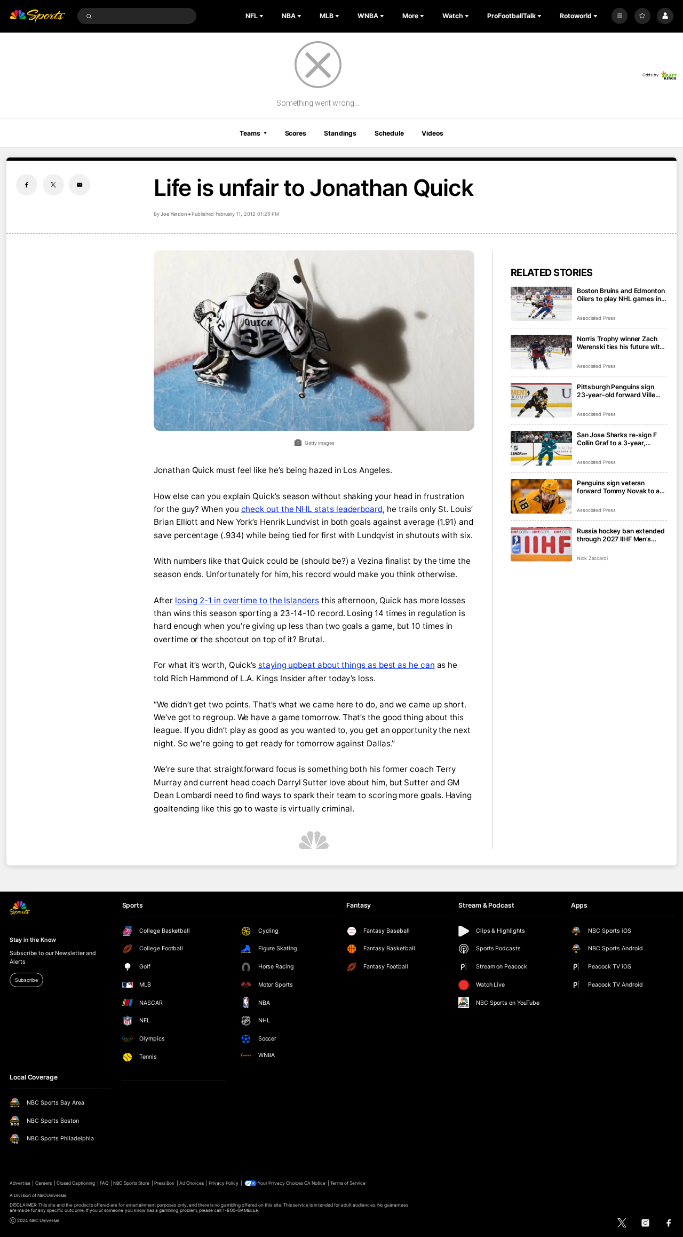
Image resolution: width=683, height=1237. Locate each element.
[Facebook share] (26, 184)
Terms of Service (348, 1183)
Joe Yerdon (174, 214)
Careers (43, 1183)
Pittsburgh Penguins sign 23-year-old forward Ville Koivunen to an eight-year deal (616, 391)
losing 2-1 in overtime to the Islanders (247, 600)
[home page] (37, 16)
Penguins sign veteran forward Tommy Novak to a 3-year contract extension (618, 487)
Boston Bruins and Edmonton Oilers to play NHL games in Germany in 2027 (621, 295)
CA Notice (314, 1183)
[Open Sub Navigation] (262, 16)
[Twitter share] (53, 184)
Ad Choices (191, 1183)
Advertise (20, 1183)
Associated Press (596, 318)
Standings (340, 133)
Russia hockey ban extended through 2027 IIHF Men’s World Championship (621, 535)
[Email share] (79, 184)
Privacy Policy (224, 1183)
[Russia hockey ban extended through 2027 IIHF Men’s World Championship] (541, 544)
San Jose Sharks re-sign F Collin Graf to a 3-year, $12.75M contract (617, 439)
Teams (250, 133)
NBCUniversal (52, 1195)
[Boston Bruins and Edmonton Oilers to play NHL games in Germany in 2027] (541, 304)
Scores (295, 133)
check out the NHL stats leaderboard (312, 509)
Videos (432, 133)
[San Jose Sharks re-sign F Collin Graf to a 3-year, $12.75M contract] (541, 448)
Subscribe (26, 980)
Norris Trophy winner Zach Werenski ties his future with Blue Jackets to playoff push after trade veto (620, 343)
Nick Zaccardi (592, 558)
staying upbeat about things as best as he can (346, 665)
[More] (619, 16)
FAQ (104, 1183)
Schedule (389, 133)
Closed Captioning (76, 1183)
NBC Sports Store (131, 1183)
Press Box (164, 1183)
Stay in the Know (32, 939)
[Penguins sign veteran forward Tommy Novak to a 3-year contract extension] (541, 496)
